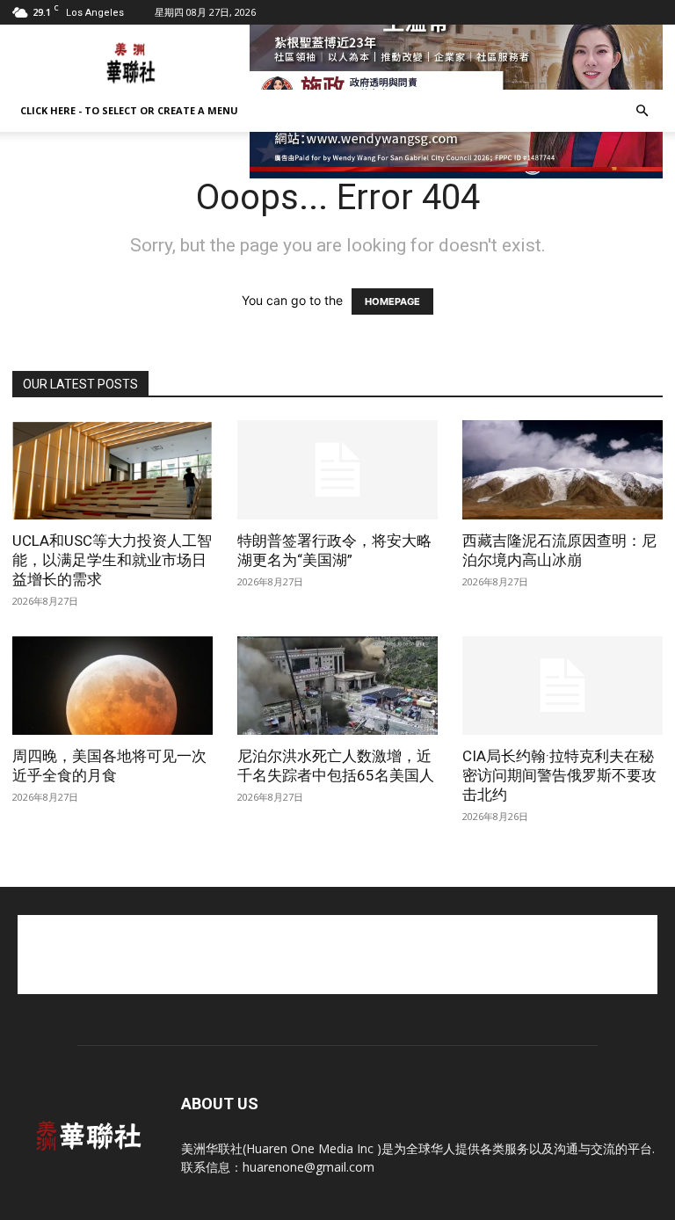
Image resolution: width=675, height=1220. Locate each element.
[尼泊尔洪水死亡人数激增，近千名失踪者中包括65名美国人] (337, 686)
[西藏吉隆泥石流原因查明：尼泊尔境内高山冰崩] (562, 469)
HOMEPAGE (392, 301)
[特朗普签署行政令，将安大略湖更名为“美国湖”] (337, 469)
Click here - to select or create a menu (129, 110)
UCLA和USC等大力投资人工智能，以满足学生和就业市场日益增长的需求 (112, 560)
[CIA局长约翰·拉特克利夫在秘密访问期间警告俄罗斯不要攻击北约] (562, 686)
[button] (642, 111)
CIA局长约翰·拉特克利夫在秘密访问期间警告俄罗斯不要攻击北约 (559, 775)
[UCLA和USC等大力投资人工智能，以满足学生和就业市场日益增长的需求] (112, 469)
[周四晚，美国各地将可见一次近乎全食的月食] (112, 686)
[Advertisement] (337, 954)
